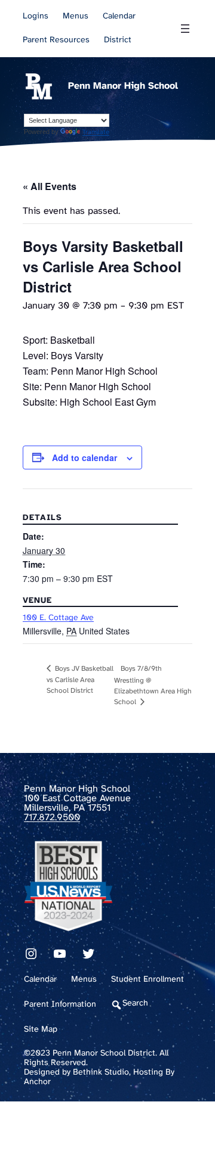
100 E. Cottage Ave (58, 618)
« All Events (49, 186)
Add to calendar (84, 457)
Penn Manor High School (123, 86)
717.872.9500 (52, 818)
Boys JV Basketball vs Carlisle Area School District (80, 680)
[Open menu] (185, 28)
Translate (95, 132)
